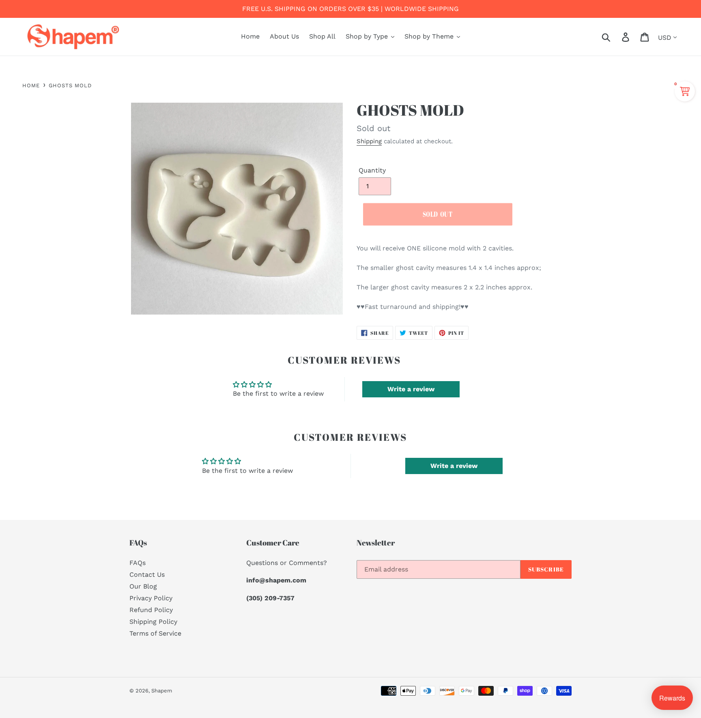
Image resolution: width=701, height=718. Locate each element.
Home (31, 85)
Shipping (369, 141)
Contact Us (147, 574)
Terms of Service (155, 633)
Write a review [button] (410, 389)
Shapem (161, 691)
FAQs (137, 563)
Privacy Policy (150, 598)
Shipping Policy (153, 621)
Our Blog (143, 586)
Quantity (372, 170)
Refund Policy (151, 610)
